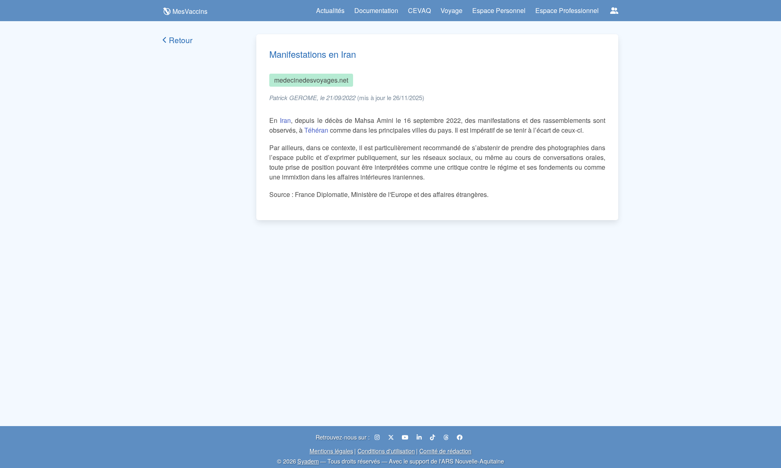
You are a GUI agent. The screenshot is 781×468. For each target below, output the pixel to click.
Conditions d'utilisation (386, 450)
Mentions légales (331, 450)
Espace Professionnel (567, 10)
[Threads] (447, 437)
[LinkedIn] (420, 437)
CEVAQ (419, 10)
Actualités (330, 10)
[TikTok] (433, 437)
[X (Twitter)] (392, 437)
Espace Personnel (499, 10)
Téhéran (316, 130)
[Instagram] (378, 437)
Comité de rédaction (445, 450)
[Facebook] (460, 437)
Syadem (308, 461)
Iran (285, 120)
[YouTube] (406, 437)
